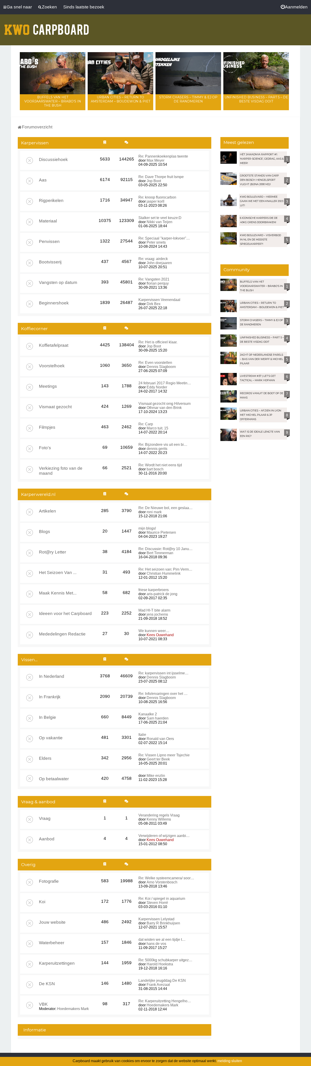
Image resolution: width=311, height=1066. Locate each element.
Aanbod (46, 838)
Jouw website (52, 922)
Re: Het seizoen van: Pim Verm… (165, 569)
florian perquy (158, 283)
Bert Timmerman (160, 553)
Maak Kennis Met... (57, 593)
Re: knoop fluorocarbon (157, 197)
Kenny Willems (159, 819)
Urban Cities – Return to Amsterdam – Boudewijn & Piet (120, 99)
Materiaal (48, 221)
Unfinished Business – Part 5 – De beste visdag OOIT (256, 99)
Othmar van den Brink (164, 408)
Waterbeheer (51, 942)
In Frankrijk (50, 696)
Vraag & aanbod (38, 801)
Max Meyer (155, 160)
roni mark (154, 512)
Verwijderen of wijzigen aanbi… (164, 836)
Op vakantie (51, 737)
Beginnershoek (54, 303)
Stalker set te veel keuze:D (159, 218)
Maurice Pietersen (161, 532)
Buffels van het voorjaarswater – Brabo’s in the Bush (52, 101)
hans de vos (156, 944)
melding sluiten (229, 1061)
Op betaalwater (54, 778)
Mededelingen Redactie (62, 634)
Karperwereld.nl (38, 494)
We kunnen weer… (153, 631)
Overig (28, 864)
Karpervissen (35, 142)
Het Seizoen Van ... (57, 572)
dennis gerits (157, 449)
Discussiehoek (53, 159)
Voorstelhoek (52, 365)
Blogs (44, 531)
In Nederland (51, 676)
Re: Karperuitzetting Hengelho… (164, 1001)
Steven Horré (157, 903)
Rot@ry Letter (52, 552)
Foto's (45, 447)
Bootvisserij (50, 262)
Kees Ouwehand (160, 635)
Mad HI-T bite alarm (154, 610)
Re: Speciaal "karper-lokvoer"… (164, 238)
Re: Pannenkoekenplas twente (163, 156)
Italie (142, 735)
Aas (43, 180)
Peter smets (156, 242)
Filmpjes (47, 427)
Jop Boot (154, 181)
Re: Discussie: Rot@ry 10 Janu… (165, 549)
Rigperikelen (51, 200)
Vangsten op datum (58, 282)
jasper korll (155, 201)
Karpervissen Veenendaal (159, 300)
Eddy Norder (157, 387)
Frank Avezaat (158, 985)
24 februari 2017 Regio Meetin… (164, 383)
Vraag (45, 818)
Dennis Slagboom (161, 367)
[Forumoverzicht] (47, 27)
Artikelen (47, 511)
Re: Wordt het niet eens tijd (160, 465)
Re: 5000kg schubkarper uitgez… (165, 960)
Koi (42, 901)
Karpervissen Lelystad (156, 919)
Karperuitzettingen (57, 963)
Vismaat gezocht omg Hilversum (164, 403)
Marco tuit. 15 (157, 428)
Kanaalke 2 (147, 714)
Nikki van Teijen (159, 222)
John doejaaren (159, 263)
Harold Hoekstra (160, 964)
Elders (45, 758)
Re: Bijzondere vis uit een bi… (162, 444)
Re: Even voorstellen (155, 363)
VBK (43, 1004)
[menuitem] (294, 7)
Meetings (48, 386)
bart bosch (155, 469)
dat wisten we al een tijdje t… (162, 939)
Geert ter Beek (158, 759)
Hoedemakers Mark (73, 1009)
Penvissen (49, 241)
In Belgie (47, 717)
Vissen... (29, 659)
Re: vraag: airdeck (153, 259)
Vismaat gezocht (55, 406)
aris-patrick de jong (162, 594)
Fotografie (49, 881)
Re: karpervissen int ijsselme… (163, 673)
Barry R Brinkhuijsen (163, 923)
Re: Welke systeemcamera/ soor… (166, 878)
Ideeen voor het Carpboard (65, 613)
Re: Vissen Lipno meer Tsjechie (164, 755)
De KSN (47, 983)
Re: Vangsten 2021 (153, 279)
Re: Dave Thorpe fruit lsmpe (161, 177)
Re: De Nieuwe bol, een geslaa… (165, 508)
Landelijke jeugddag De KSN (162, 980)
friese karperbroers (153, 590)
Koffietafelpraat (53, 345)
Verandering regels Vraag (159, 815)
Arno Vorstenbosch (162, 882)
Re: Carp (145, 424)
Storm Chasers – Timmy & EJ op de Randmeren (188, 99)
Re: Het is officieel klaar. (157, 342)
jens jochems (157, 614)
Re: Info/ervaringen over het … (163, 694)
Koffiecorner (34, 328)
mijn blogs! (147, 528)
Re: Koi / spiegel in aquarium (161, 898)
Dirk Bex (154, 304)
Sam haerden (157, 718)
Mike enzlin (156, 776)
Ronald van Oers (160, 739)
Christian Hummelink (164, 573)
